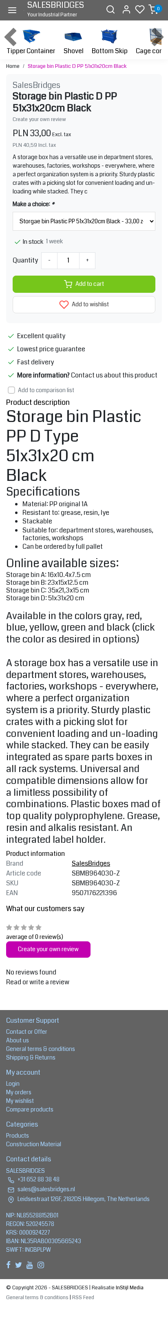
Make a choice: (33, 204)
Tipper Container (31, 51)
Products (17, 1135)
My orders (18, 1092)
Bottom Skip (110, 51)
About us (17, 1040)
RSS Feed (83, 1297)
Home (13, 66)
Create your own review (39, 119)
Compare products (29, 1109)
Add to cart (89, 284)
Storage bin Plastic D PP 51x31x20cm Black (77, 66)
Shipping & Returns (30, 1057)
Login (13, 1084)
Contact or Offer (26, 1032)
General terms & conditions (40, 1049)
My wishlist (20, 1101)
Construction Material (33, 1144)
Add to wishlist (90, 304)
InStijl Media (129, 1287)
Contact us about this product (114, 375)
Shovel (74, 51)
